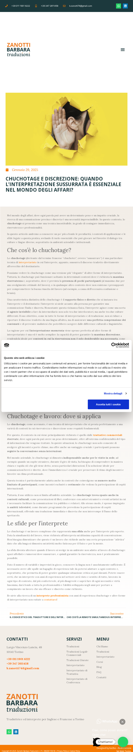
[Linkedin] (125, 6)
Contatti (101, 677)
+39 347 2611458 (17, 663)
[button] (122, 49)
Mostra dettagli (113, 393)
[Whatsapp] (118, 6)
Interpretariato (105, 656)
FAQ (98, 672)
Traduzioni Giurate (77, 660)
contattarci (50, 599)
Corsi (99, 661)
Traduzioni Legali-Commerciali (77, 653)
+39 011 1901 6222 (18, 659)
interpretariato (28, 262)
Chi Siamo (102, 646)
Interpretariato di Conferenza (76, 680)
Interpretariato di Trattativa (76, 672)
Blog (99, 667)
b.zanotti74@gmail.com (23, 668)
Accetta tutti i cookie (108, 404)
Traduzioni (102, 651)
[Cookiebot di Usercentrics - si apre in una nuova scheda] (114, 345)
